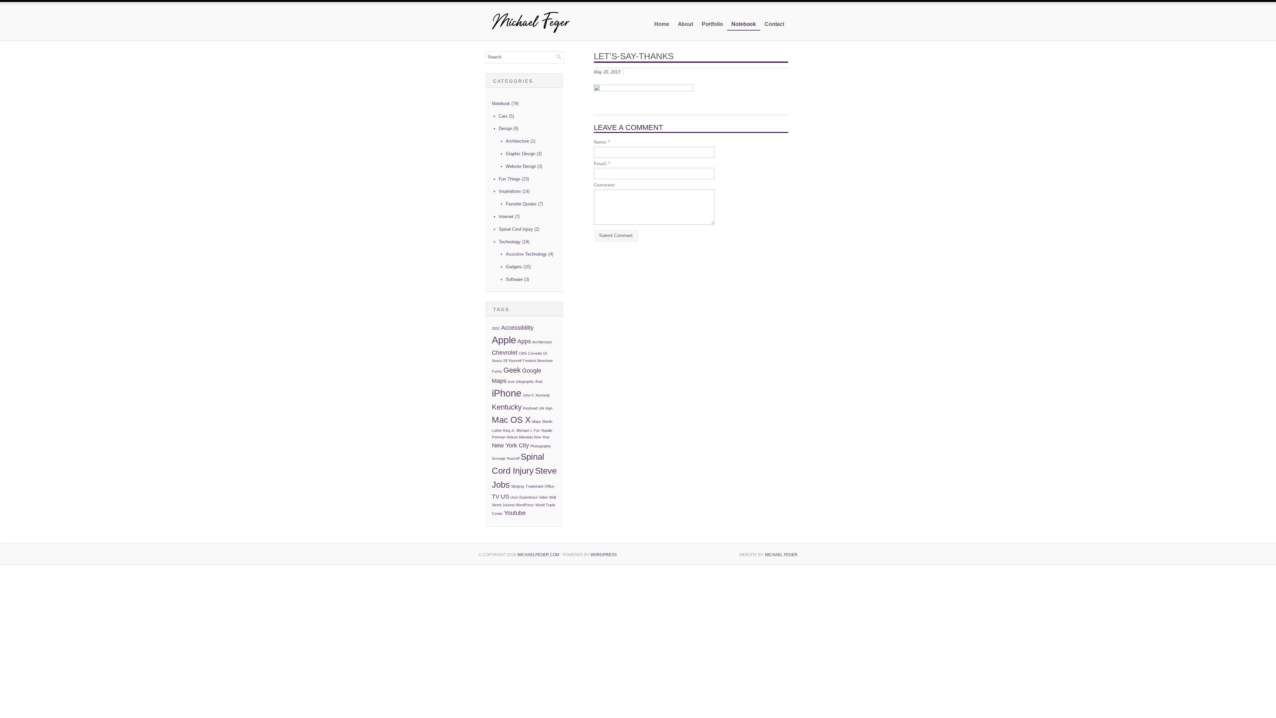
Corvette (535, 353)
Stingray (517, 486)
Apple (504, 339)
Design (505, 128)
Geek (512, 370)
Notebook (743, 24)
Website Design (521, 166)
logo (549, 408)
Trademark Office (540, 486)
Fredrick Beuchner (538, 361)
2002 (496, 328)
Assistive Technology (526, 254)
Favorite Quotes (521, 203)
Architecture (517, 141)
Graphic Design (520, 153)
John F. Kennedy (536, 395)
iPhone (506, 393)
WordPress (525, 505)
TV (495, 496)
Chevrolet (504, 352)
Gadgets (514, 266)
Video (543, 497)
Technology (510, 241)
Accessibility (517, 327)
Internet (506, 216)
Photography (540, 446)
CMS (523, 353)
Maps (536, 421)
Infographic (525, 382)
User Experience (524, 497)
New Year (542, 437)
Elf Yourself (512, 361)
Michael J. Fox (528, 430)
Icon (511, 382)
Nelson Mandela (520, 437)
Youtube (515, 513)
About (685, 24)
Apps (524, 341)
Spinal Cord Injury (516, 229)
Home (661, 24)
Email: (602, 163)
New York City (510, 445)
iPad (538, 382)
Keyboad (530, 408)
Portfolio (712, 24)
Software (514, 279)
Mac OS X (511, 420)
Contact (774, 24)
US (505, 496)
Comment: (604, 184)
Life (541, 408)
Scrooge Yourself (505, 458)
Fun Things (509, 179)
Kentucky (507, 407)
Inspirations (510, 191)
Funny (497, 371)
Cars (503, 116)
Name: (602, 142)
